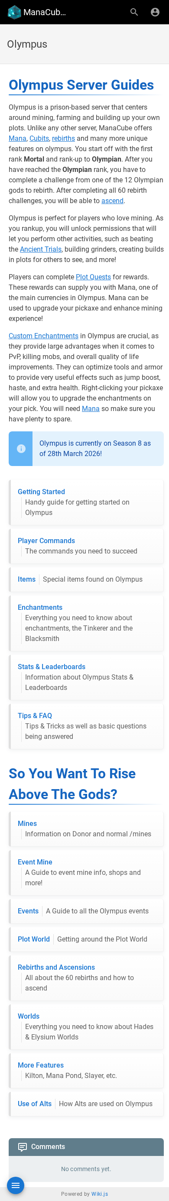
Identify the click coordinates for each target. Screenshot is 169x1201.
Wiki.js (99, 1194)
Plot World (82, 939)
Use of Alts (85, 1104)
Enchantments (75, 623)
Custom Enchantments (43, 336)
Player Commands (77, 546)
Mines (84, 828)
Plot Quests (93, 277)
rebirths (63, 138)
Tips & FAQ (82, 726)
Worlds (85, 1026)
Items (80, 579)
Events (83, 911)
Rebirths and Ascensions (76, 977)
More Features (67, 1070)
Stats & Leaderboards (75, 677)
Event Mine (79, 872)
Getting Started (74, 502)
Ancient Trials (41, 249)
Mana (17, 138)
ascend (112, 201)
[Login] (155, 12)
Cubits (39, 138)
